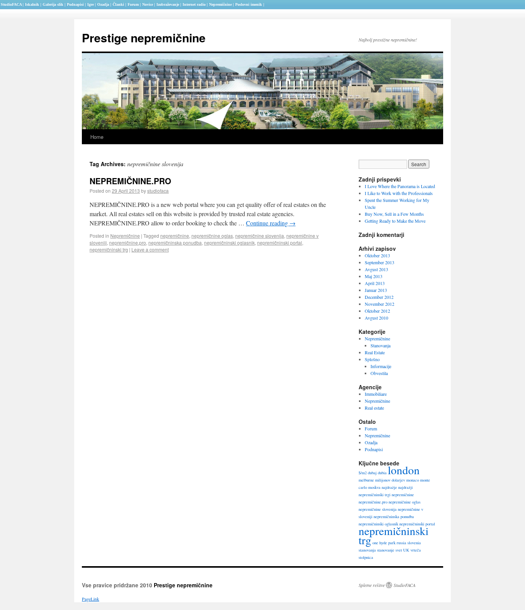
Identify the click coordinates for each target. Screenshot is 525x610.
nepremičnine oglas (212, 235)
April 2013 (375, 283)
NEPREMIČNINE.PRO (130, 181)
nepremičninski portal (279, 242)
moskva (374, 487)
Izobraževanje (167, 4)
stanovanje (385, 550)
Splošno (372, 359)
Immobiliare (376, 394)
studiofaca (158, 190)
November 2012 (379, 304)
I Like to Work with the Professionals (399, 193)
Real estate (374, 408)
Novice (147, 4)
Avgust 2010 (376, 318)
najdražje (389, 487)
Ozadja (371, 442)
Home (96, 136)
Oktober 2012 (377, 311)
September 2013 (379, 262)
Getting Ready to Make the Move (395, 221)
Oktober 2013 (377, 255)
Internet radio (194, 4)
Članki (118, 4)
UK (406, 550)
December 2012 (379, 297)
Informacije (380, 366)
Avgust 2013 (376, 269)
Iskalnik (32, 4)
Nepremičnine (125, 235)
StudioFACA (404, 585)
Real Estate (375, 352)
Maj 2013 (373, 276)
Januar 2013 (376, 290)
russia (401, 542)
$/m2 (363, 472)
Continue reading (271, 223)
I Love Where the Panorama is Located (400, 186)
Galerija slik (53, 4)
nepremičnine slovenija (259, 235)
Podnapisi (374, 449)
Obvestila (379, 373)
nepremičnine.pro (127, 242)
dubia (382, 472)
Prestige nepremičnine (144, 37)
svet (398, 550)
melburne (366, 480)
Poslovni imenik (248, 4)
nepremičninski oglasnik (229, 242)
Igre (90, 4)
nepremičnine (174, 235)
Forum (371, 428)
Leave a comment (150, 249)
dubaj (372, 472)
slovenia (414, 542)
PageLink (90, 599)
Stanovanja (380, 345)
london (404, 469)
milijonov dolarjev (390, 480)
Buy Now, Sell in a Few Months (394, 214)
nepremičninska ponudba (175, 242)
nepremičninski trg (109, 249)
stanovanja (367, 550)
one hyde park (383, 542)
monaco (412, 480)
